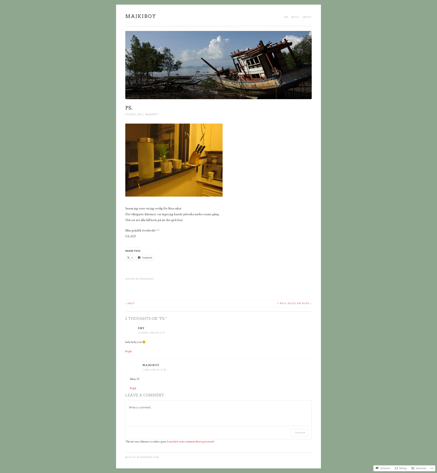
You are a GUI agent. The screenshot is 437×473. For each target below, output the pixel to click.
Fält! (130, 303)
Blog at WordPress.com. (142, 457)
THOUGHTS (146, 278)
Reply (128, 351)
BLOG (295, 17)
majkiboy (151, 114)
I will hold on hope (295, 303)
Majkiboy (140, 16)
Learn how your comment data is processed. (190, 441)
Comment (299, 432)
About (307, 17)
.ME (286, 17)
